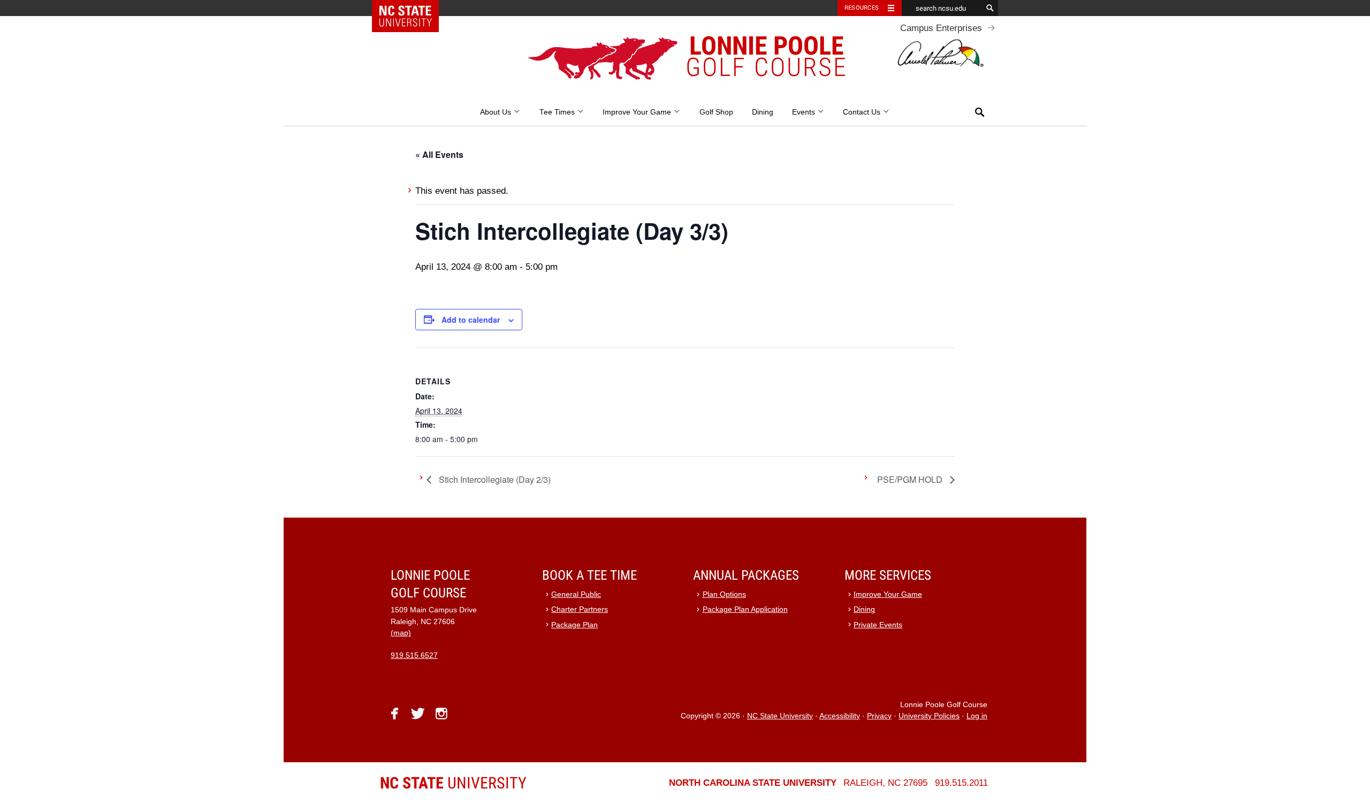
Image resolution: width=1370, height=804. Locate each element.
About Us (496, 112)
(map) (401, 633)
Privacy (879, 716)
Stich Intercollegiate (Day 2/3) (494, 479)
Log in (976, 716)
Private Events (878, 625)
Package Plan (574, 625)
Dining (762, 112)
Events (804, 112)
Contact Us (862, 112)
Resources (861, 7)
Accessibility (839, 716)
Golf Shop (716, 112)
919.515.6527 (414, 655)
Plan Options (724, 594)
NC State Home (412, 8)
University (453, 782)
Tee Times (558, 112)
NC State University (780, 716)
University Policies (929, 716)
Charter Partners (579, 609)
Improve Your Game (638, 112)
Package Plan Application (745, 609)
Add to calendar (471, 319)
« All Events (439, 154)
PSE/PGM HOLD (911, 479)
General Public (576, 594)
